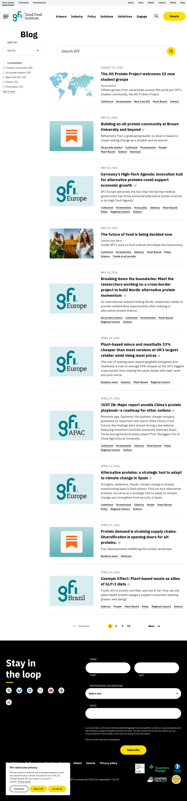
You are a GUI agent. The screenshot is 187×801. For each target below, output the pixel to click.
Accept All (57, 789)
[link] (154, 626)
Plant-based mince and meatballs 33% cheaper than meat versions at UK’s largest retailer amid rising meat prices (139, 350)
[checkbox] (23, 68)
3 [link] (122, 626)
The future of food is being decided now (136, 234)
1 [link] (110, 626)
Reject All (38, 789)
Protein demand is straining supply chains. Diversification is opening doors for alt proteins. (139, 537)
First (93, 675)
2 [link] (116, 626)
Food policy (140, 207)
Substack (135, 151)
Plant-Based (160, 101)
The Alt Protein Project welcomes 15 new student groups (138, 76)
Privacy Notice (91, 733)
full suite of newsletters (109, 739)
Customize (19, 789)
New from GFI (142, 101)
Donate (174, 16)
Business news (109, 382)
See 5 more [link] (9, 91)
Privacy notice (24, 781)
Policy (104, 211)
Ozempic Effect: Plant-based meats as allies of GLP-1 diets (140, 581)
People (163, 147)
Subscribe (133, 750)
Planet (150, 504)
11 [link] (128, 626)
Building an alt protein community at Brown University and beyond (140, 126)
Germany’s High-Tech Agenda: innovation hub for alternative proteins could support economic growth (142, 180)
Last (141, 675)
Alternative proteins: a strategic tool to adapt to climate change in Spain (141, 475)
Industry (155, 207)
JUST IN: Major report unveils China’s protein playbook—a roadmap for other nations (141, 407)
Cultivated (107, 101)
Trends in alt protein (124, 256)
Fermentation (123, 101)
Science (174, 101)
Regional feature (120, 211)
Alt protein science (111, 147)
